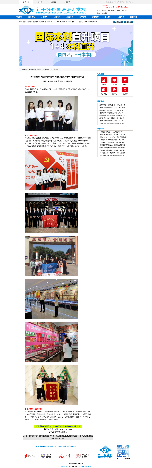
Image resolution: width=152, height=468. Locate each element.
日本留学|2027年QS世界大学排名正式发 (112, 142)
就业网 (53, 2)
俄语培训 (68, 22)
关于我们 (133, 17)
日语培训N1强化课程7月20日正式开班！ (112, 121)
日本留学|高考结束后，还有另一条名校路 (112, 150)
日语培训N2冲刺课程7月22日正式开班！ (112, 113)
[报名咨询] (128, 23)
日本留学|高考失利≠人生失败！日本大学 (112, 132)
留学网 (40, 2)
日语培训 (57, 17)
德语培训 (47, 22)
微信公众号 (115, 2)
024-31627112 (66, 429)
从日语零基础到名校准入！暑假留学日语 (112, 153)
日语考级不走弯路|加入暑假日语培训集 (112, 155)
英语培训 (41, 22)
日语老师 (44, 17)
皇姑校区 (104, 10)
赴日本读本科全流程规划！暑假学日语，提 (113, 137)
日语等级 (104, 84)
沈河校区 (124, 10)
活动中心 (47, 70)
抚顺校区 (104, 13)
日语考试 (121, 17)
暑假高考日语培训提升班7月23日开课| (111, 110)
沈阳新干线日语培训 (35, 70)
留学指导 (95, 17)
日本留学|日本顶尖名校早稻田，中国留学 (112, 134)
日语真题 (114, 84)
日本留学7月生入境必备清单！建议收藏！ (113, 140)
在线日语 (67, 2)
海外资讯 (104, 94)
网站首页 (19, 17)
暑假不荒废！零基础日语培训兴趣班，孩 (112, 105)
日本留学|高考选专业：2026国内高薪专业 (112, 145)
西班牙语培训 (61, 22)
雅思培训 (74, 22)
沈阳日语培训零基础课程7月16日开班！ (111, 123)
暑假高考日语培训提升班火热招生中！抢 (112, 115)
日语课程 (31, 17)
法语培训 (53, 22)
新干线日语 (69, 81)
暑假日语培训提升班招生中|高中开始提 (111, 118)
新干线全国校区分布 (126, 2)
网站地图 (108, 2)
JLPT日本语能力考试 (90, 22)
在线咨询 (125, 94)
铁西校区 (111, 10)
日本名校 (82, 17)
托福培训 (80, 22)
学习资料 (108, 17)
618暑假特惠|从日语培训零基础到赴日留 (112, 147)
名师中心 (114, 94)
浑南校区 (118, 10)
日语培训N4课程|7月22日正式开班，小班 (112, 107)
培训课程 (125, 84)
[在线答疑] (118, 23)
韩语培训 (35, 22)
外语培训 (26, 2)
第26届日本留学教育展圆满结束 (39, 436)
